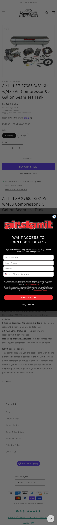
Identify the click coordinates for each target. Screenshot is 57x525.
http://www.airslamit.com (32, 284)
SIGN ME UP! (28, 297)
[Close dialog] (54, 216)
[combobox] (7, 274)
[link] (28, 224)
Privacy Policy (38, 290)
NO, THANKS (28, 305)
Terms (45, 290)
